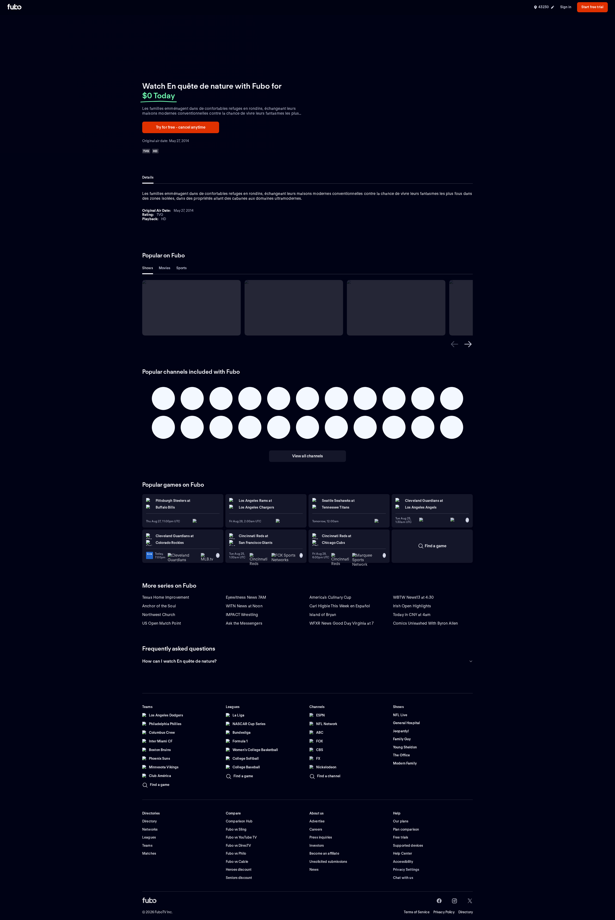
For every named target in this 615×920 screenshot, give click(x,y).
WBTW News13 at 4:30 (413, 597)
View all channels (307, 456)
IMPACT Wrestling (242, 614)
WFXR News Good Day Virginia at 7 (341, 623)
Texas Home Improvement (165, 597)
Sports (181, 268)
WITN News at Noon (244, 606)
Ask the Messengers (244, 623)
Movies (165, 268)
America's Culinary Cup (330, 597)
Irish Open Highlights (412, 606)
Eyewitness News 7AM (246, 597)
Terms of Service (417, 912)
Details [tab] (148, 177)
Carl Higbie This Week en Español (339, 606)
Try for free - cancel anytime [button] (181, 127)
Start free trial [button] (592, 7)
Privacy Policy (444, 912)
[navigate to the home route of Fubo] (14, 7)
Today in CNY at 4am (411, 614)
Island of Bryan (322, 614)
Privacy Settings (406, 869)
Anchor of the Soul (159, 606)
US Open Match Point (161, 623)
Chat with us (403, 878)
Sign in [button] (565, 7)
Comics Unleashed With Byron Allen (425, 623)
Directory (465, 912)
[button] (454, 344)
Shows (147, 268)
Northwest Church (158, 614)
